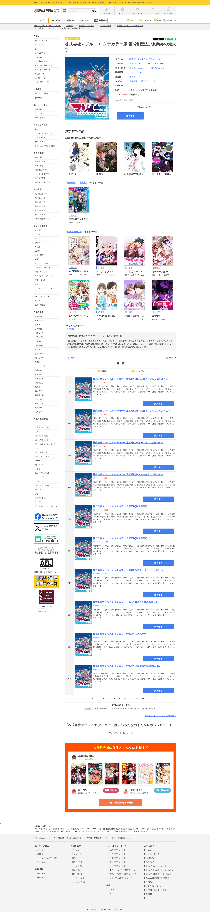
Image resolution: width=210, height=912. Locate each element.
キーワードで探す (42, 174)
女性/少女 (70, 20)
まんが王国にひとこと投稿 (45, 146)
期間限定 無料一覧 (42, 219)
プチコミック (40, 432)
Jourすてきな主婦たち (43, 473)
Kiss (36, 448)
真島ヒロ (38, 408)
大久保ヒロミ (40, 341)
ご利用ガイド (40, 137)
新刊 (159, 20)
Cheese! (38, 461)
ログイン (38, 113)
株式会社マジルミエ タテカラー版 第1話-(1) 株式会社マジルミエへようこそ (131, 379)
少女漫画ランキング (117, 858)
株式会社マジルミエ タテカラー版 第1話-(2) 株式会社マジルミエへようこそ (131, 410)
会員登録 (38, 109)
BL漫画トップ (40, 78)
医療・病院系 (40, 305)
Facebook (114, 889)
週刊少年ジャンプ (42, 440)
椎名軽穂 (38, 370)
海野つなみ (39, 333)
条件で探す (39, 157)
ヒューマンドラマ (42, 263)
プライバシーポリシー (154, 886)
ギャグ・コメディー (42, 268)
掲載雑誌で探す (41, 170)
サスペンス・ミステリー (44, 276)
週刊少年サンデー (42, 486)
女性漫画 (38, 230)
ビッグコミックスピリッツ (45, 444)
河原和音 (38, 350)
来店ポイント (171, 20)
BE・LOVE (39, 423)
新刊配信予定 (40, 53)
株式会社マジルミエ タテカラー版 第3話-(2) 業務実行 (120, 538)
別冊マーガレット (42, 465)
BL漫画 (38, 251)
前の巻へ (72, 357)
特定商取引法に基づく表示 (156, 890)
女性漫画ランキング (117, 854)
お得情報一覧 (40, 98)
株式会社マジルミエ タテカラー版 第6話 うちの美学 (119, 634)
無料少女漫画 (40, 206)
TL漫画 (37, 247)
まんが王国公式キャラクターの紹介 (159, 870)
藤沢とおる (39, 403)
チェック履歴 (40, 118)
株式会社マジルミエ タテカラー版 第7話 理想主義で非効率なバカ (126, 666)
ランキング (147, 20)
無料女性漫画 (40, 202)
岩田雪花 (139, 68)
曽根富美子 (39, 383)
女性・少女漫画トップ (43, 65)
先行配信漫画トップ (42, 61)
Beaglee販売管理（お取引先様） (158, 878)
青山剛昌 (38, 316)
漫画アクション (41, 498)
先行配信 (56, 20)
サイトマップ (151, 898)
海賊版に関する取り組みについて (46, 572)
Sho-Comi (39, 481)
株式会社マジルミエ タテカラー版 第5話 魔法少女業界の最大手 (125, 602)
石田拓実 (38, 329)
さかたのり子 (40, 366)
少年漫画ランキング (117, 866)
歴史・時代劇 (40, 280)
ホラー (37, 292)
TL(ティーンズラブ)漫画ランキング (123, 870)
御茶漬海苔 (39, 345)
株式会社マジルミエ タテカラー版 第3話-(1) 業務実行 (120, 506)
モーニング (39, 477)
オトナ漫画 (39, 255)
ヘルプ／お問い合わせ (43, 133)
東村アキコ (39, 399)
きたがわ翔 (39, 354)
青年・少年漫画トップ (43, 70)
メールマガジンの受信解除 (46, 858)
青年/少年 (85, 20)
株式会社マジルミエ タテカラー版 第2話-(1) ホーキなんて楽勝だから (128, 442)
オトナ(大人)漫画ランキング (121, 878)
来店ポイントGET (42, 94)
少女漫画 (38, 234)
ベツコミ (38, 469)
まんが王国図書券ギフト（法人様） (159, 874)
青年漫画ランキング (117, 862)
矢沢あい (38, 412)
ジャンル (133, 20)
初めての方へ (40, 142)
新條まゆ (38, 374)
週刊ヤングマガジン (42, 436)
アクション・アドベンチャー (46, 288)
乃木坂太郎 (39, 395)
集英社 (132, 77)
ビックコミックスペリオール (46, 506)
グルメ (37, 301)
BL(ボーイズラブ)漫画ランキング (123, 874)
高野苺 (37, 387)
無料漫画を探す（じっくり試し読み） (160, 716)
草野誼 (37, 362)
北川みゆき (39, 358)
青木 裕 (158, 68)
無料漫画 (103, 20)
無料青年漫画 (40, 210)
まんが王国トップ (43, 838)
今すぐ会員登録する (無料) (121, 802)
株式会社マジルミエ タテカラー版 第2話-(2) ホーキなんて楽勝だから (128, 474)
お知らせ (38, 129)
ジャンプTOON (74, 231)
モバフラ (38, 502)
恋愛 (36, 259)
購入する (130, 116)
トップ (41, 20)
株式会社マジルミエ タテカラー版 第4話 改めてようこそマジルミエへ (129, 570)
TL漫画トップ (40, 74)
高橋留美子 (39, 391)
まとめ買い (140, 371)
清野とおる (39, 379)
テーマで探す (40, 162)
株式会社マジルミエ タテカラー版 (144, 59)
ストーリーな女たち (42, 427)
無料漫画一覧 (40, 198)
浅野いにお (39, 321)
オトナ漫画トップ (42, 82)
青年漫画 (38, 239)
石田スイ (38, 325)
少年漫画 (38, 243)
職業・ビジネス (41, 272)
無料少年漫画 (40, 215)
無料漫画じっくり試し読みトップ (69, 838)
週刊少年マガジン (42, 452)
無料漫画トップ (41, 41)
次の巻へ (170, 357)
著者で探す (39, 166)
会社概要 (149, 894)
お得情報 (39, 877)
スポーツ (38, 284)
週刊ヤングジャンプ (42, 456)
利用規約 (149, 882)
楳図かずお (39, 337)
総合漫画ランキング (117, 850)
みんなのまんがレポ (42, 182)
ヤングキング (40, 490)
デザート (38, 494)
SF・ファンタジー (42, 297)
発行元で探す (40, 178)
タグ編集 (71, 329)
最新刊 (104, 371)
